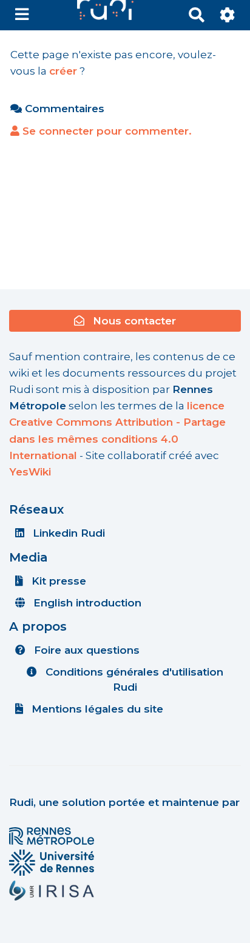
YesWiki (30, 472)
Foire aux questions (85, 650)
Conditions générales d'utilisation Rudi (132, 679)
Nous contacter (133, 321)
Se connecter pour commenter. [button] (105, 131)
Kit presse (57, 581)
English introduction (85, 603)
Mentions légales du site (96, 709)
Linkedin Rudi (67, 533)
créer (63, 71)
